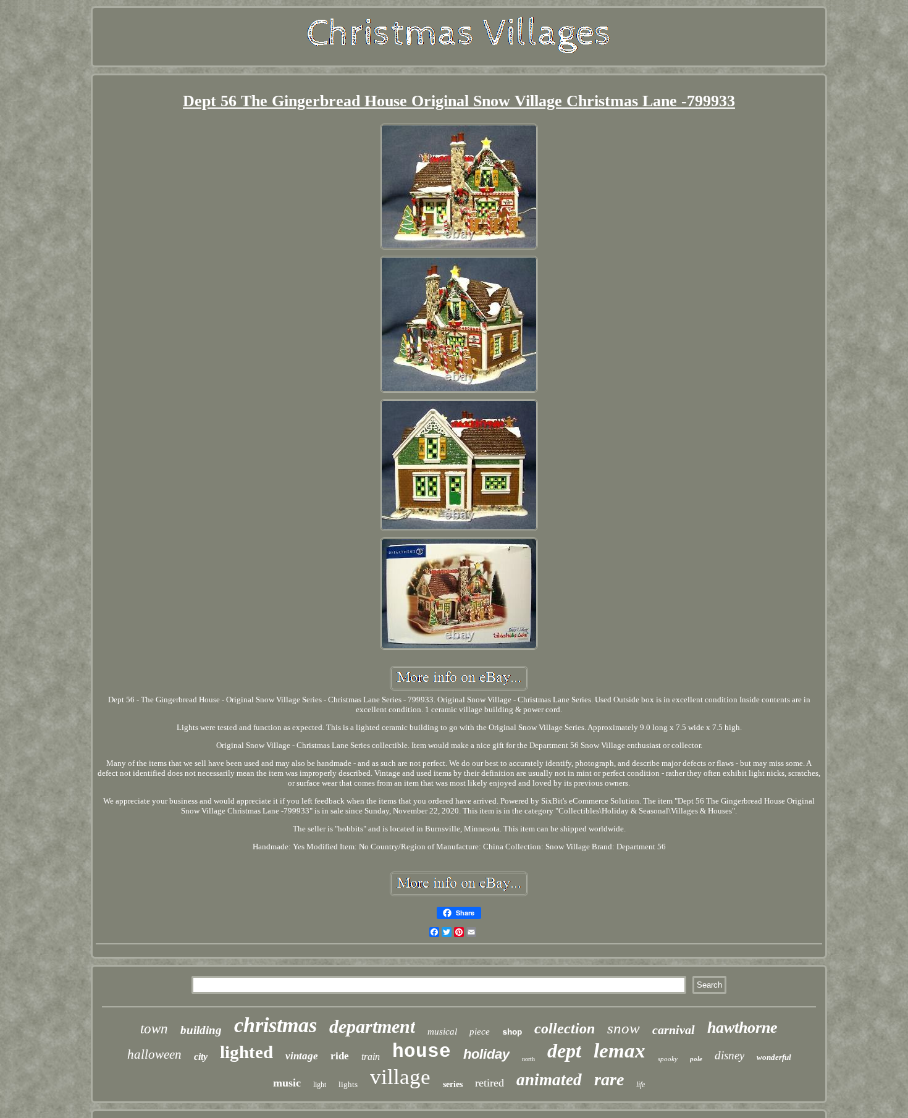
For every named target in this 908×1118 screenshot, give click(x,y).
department (372, 1026)
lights (348, 1084)
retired (489, 1083)
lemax (619, 1051)
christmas (275, 1025)
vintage (301, 1056)
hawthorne (742, 1027)
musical (442, 1031)
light (319, 1084)
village (400, 1077)
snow (623, 1028)
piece (479, 1031)
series (453, 1084)
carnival (673, 1029)
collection (564, 1028)
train (370, 1056)
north (528, 1059)
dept (564, 1051)
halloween (154, 1054)
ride (339, 1056)
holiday (486, 1054)
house (421, 1051)
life (640, 1084)
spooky (668, 1058)
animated (549, 1079)
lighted (246, 1052)
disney (729, 1055)
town (154, 1028)
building (201, 1029)
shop (512, 1032)
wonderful (774, 1057)
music (287, 1083)
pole (696, 1058)
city (201, 1056)
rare (609, 1079)
